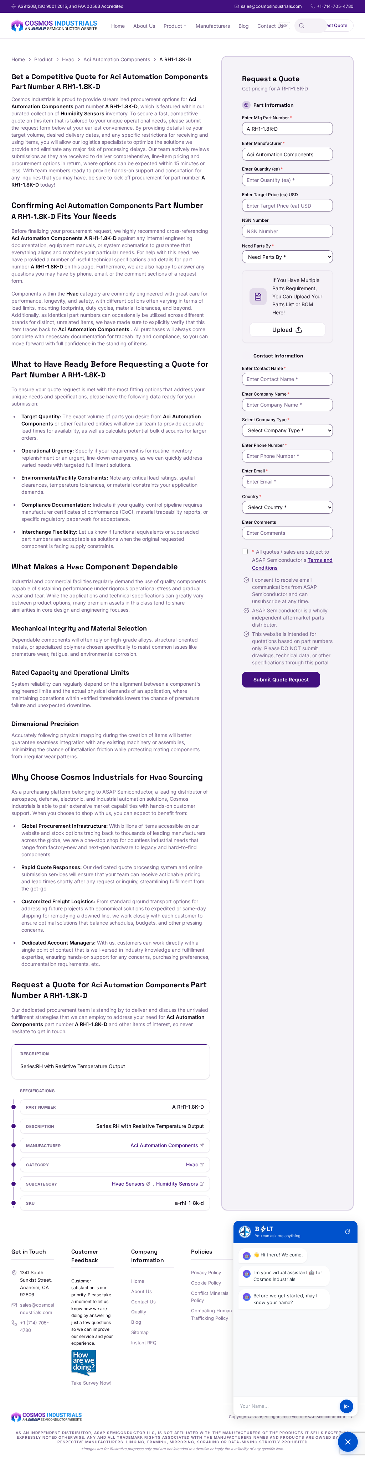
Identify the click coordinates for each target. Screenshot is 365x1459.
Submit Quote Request (281, 679)
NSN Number (255, 220)
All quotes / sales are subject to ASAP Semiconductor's (292, 560)
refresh (347, 1232)
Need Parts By (258, 246)
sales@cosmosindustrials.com (271, 6)
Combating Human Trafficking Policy (211, 1314)
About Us (144, 26)
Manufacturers (213, 26)
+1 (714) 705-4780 (34, 1326)
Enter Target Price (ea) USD (270, 194)
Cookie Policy (206, 1283)
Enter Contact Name (264, 368)
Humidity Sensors (177, 1184)
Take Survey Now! (91, 1383)
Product (173, 26)
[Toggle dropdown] (185, 25)
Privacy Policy (206, 1272)
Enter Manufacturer (263, 143)
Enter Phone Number (264, 445)
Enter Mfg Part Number (267, 117)
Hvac (68, 59)
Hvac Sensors (128, 1184)
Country (251, 496)
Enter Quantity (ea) (262, 169)
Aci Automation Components (116, 59)
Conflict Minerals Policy (209, 1296)
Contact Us (270, 26)
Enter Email (255, 471)
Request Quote (331, 25)
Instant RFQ (143, 1342)
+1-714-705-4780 (335, 6)
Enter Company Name (265, 394)
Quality (138, 1311)
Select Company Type (265, 419)
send (347, 1406)
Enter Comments (259, 522)
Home (118, 26)
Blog (243, 26)
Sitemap (140, 1332)
